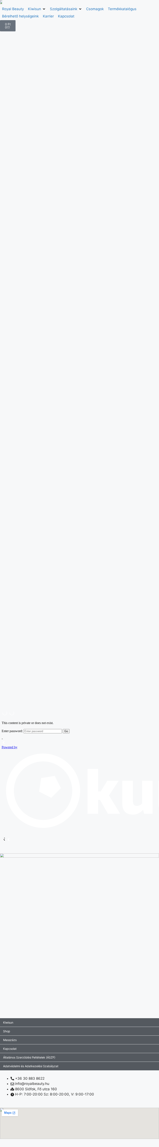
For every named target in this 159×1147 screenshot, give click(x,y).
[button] (37, 9)
